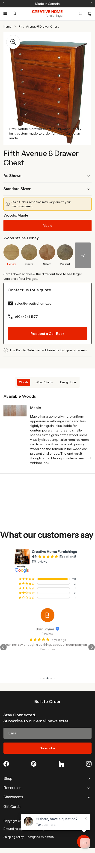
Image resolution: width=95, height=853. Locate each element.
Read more (47, 649)
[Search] (14, 14)
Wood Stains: (21, 238)
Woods (23, 382)
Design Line (68, 382)
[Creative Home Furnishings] (47, 14)
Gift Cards (12, 806)
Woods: (15, 215)
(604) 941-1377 (26, 317)
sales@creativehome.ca (33, 303)
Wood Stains (44, 382)
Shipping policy (13, 837)
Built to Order (47, 701)
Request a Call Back (47, 333)
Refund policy (12, 829)
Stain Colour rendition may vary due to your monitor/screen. (41, 204)
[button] (5, 13)
